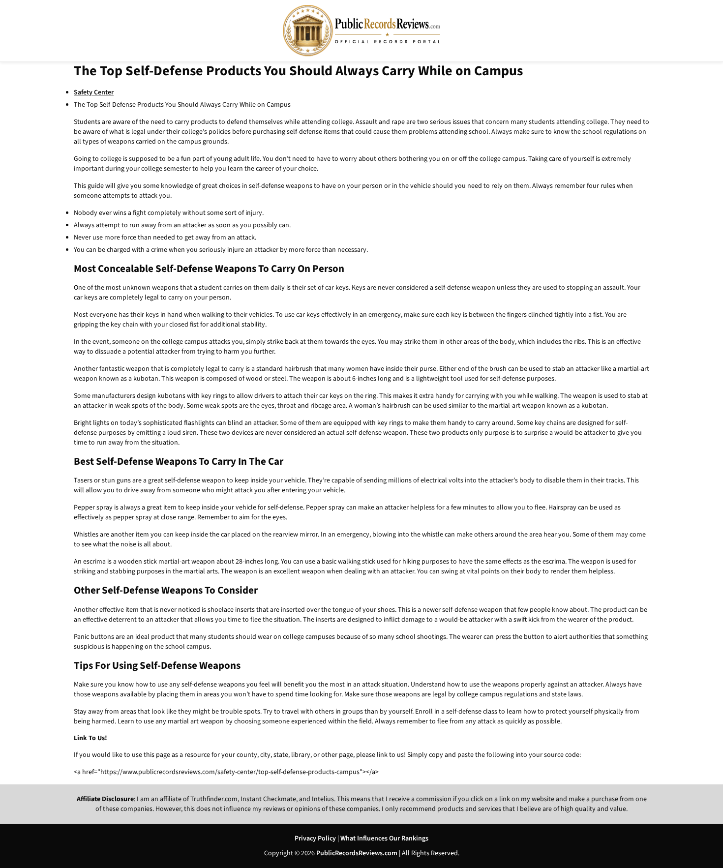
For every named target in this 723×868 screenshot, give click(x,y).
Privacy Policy (315, 838)
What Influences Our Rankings (384, 838)
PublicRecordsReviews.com (356, 853)
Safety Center (94, 92)
